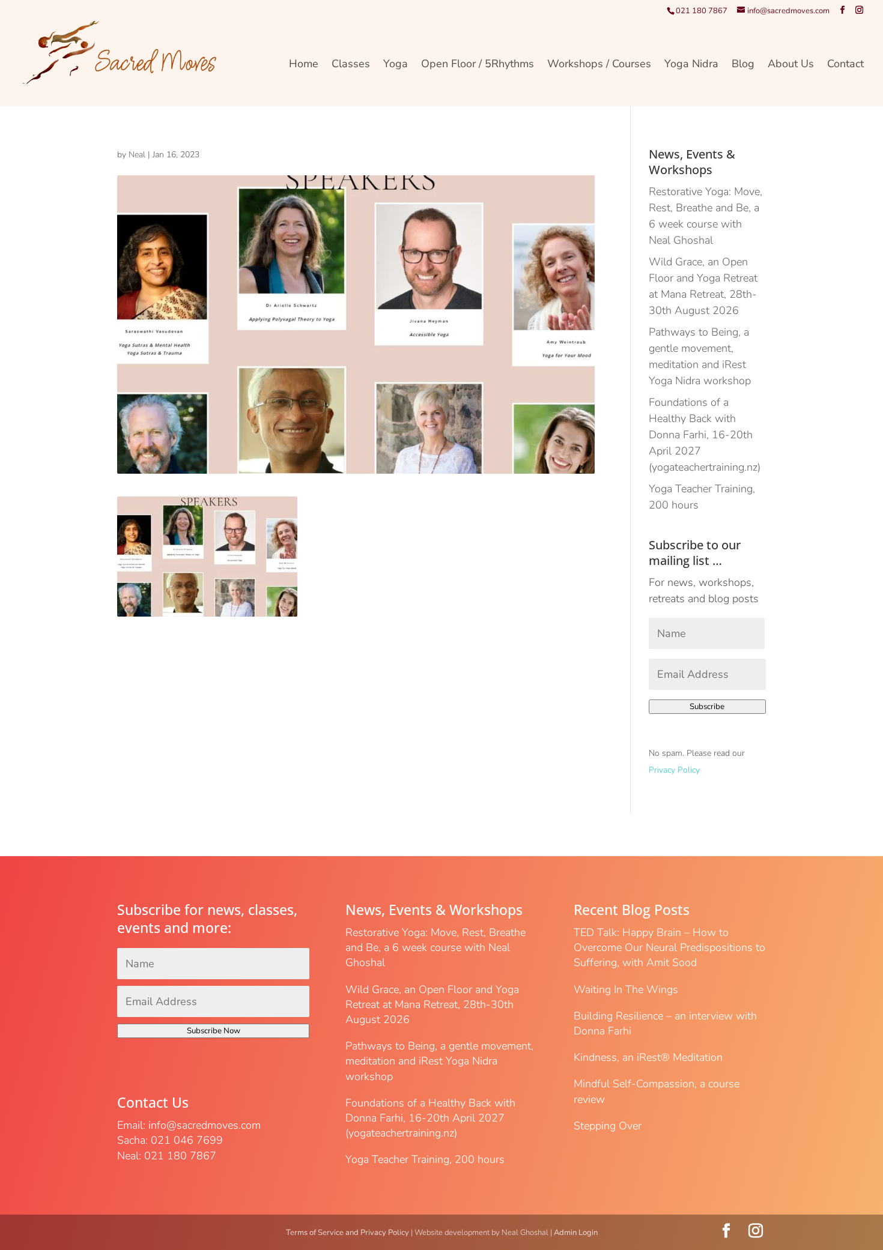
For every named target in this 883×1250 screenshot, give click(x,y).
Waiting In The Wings (626, 989)
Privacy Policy (674, 770)
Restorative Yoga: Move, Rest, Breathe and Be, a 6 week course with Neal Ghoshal (435, 947)
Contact (845, 65)
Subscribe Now (213, 1030)
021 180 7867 (701, 10)
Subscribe (707, 706)
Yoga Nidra (691, 65)
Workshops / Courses (599, 65)
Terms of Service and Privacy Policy (347, 1232)
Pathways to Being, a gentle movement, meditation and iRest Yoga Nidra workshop (439, 1061)
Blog (743, 65)
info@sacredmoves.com (204, 1125)
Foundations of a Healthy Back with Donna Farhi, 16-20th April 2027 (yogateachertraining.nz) (704, 434)
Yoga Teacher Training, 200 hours (425, 1159)
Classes (351, 65)
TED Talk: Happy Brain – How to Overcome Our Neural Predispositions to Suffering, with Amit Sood (669, 947)
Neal (137, 154)
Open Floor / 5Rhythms (477, 65)
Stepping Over (608, 1126)
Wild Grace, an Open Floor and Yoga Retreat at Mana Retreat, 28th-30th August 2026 (432, 1004)
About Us (791, 65)
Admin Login (576, 1232)
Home (303, 65)
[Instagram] (859, 10)
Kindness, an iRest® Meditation (648, 1057)
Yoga (395, 65)
